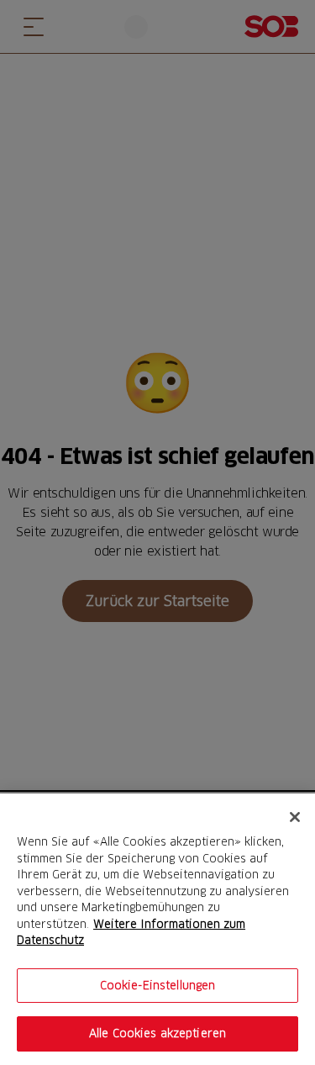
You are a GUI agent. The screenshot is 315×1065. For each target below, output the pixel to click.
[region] (157, 929)
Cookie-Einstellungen (158, 985)
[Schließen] (294, 817)
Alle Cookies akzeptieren (157, 1033)
